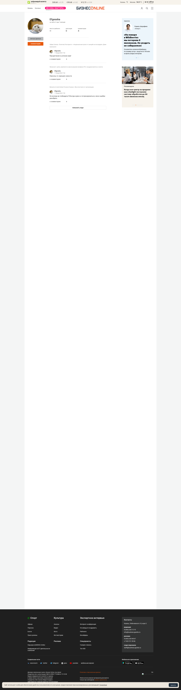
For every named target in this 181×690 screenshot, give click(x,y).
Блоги (30, 631)
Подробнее (103, 685)
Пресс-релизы (32, 635)
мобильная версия (87, 663)
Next (151, 58)
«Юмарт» (137, 28)
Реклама (57, 641)
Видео (56, 628)
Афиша (30, 624)
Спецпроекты (85, 641)
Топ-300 (82, 648)
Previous (125, 58)
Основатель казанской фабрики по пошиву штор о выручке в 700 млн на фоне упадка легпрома (137, 51)
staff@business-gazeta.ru (132, 648)
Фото (55, 631)
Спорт (33, 618)
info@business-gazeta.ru (132, 632)
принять (173, 685)
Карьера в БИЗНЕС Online (36, 645)
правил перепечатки (101, 680)
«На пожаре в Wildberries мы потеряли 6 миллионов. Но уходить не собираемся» (137, 40)
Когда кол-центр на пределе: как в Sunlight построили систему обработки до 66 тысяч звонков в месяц (137, 93)
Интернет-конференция (88, 624)
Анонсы (56, 624)
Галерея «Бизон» (86, 645)
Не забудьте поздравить (88, 628)
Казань (122, 2)
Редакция (32, 641)
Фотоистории (58, 635)
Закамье (38, 8)
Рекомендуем (129, 86)
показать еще (77, 108)
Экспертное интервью (92, 618)
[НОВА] (55, 9)
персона (127, 21)
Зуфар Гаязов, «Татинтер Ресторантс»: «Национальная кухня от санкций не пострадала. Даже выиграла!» (78, 46)
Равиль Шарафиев (140, 26)
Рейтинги (83, 631)
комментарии (35, 44)
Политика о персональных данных (90, 672)
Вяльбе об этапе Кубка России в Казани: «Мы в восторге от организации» (72, 87)
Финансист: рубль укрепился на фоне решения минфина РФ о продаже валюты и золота (76, 67)
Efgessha (57, 51)
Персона (31, 628)
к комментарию (55, 59)
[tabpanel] (137, 39)
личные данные (35, 39)
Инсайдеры (84, 635)
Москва (132, 2)
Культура (59, 618)
